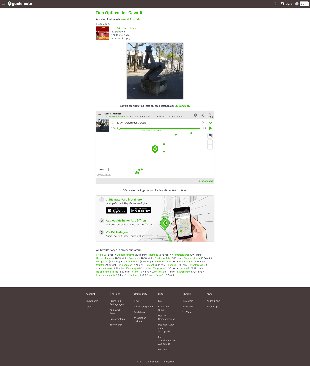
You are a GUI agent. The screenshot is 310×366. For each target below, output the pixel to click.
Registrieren (92, 300)
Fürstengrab (135, 275)
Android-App (213, 300)
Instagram (187, 300)
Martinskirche (186, 261)
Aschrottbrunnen (181, 254)
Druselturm (159, 261)
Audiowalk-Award (115, 312)
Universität (184, 268)
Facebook (187, 306)
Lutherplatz (158, 271)
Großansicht (182, 105)
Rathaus (153, 254)
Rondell (172, 264)
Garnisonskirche (131, 261)
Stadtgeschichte (125, 254)
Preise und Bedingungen (117, 302)
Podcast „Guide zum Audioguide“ (166, 328)
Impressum (169, 361)
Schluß (159, 275)
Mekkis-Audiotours (126, 28)
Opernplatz (134, 258)
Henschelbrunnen (105, 258)
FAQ (160, 300)
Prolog (99, 254)
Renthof (150, 264)
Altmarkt (107, 268)
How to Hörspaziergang (166, 317)
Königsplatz (102, 261)
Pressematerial (117, 319)
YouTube (186, 312)
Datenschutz (152, 361)
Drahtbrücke (196, 264)
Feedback (163, 349)
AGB (139, 361)
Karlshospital (133, 268)
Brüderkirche (125, 264)
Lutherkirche (184, 271)
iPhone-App (213, 306)
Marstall (100, 264)
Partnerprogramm (143, 306)
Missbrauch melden (140, 319)
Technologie (116, 324)
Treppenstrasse (192, 258)
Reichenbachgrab (105, 275)
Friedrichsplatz (162, 258)
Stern (135, 271)
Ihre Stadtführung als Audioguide (167, 340)
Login (88, 306)
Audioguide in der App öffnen (126, 220)
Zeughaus (158, 268)
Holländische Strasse (107, 271)
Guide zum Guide (164, 308)
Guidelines (139, 312)
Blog (136, 300)
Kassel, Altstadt (130, 19)
